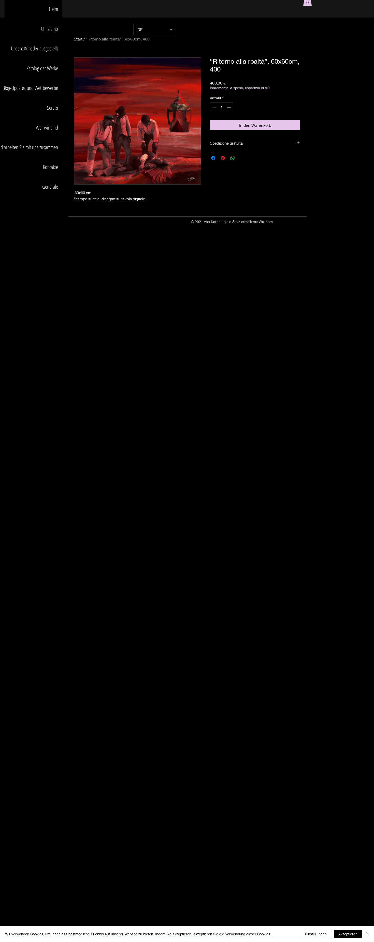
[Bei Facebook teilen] (213, 158)
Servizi (52, 107)
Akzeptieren (347, 933)
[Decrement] (214, 107)
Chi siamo (49, 28)
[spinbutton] (221, 107)
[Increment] (229, 107)
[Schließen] (368, 934)
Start (78, 38)
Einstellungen (316, 933)
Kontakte (50, 167)
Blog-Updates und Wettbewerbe (31, 87)
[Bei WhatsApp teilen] (232, 158)
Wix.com (266, 221)
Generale (50, 186)
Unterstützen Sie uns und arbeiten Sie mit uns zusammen (31, 147)
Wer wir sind (47, 127)
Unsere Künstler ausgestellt (34, 48)
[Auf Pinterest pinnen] (223, 158)
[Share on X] (242, 158)
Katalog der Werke (42, 68)
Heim (53, 8)
